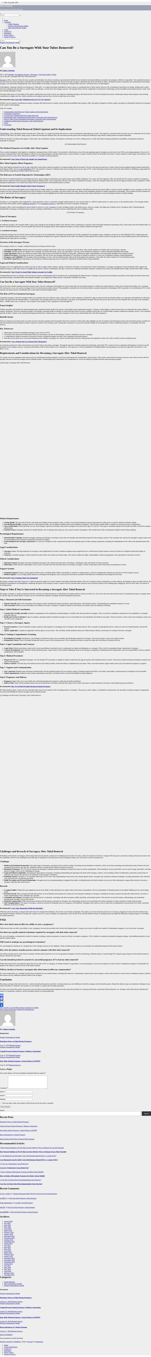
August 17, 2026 (5, 1331)
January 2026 (8, 1234)
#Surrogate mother (45, 74)
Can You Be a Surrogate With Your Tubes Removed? (21, 115)
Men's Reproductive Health (13, 1284)
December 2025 (9, 1236)
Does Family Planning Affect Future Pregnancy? (28, 186)
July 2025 (7, 1245)
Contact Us (7, 31)
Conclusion (8, 125)
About (6, 30)
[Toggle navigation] (1, 13)
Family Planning (13, 24)
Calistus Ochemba (8, 70)
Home (6, 20)
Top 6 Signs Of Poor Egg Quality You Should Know (29, 159)
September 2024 (9, 1262)
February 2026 (9, 1232)
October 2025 (8, 1240)
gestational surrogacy (48, 203)
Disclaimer (7, 33)
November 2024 (9, 1260)
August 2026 (8, 1221)
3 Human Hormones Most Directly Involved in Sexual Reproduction (35, 1194)
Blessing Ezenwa (15, 1045)
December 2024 (9, 1258)
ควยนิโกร (3, 1198)
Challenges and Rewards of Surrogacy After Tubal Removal (23, 121)
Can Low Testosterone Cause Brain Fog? (14, 1168)
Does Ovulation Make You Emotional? (24, 578)
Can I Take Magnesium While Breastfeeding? (27, 908)
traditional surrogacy (29, 203)
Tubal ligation (4, 133)
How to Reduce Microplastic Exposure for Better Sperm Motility (22, 1176)
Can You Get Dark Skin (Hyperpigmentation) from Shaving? (21, 1184)
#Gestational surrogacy (22, 74)
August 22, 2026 (5, 1302)
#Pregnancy (34, 74)
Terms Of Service (10, 37)
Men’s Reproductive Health (17, 28)
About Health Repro (10, 1347)
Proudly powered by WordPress (10, 1342)
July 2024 (7, 1265)
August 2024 (8, 1264)
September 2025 (9, 1242)
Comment (4, 1088)
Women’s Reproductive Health (18, 26)
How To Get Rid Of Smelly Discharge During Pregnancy (31, 686)
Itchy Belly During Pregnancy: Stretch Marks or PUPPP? (20, 1061)
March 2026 (8, 1230)
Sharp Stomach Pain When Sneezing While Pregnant (17, 1139)
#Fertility (11, 74)
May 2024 (7, 1269)
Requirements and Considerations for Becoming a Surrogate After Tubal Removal (30, 117)
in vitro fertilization (25, 169)
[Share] (75, 1005)
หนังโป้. (2, 1207)
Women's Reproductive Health (10, 43)
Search (2, 1110)
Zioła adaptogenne (6, 1203)
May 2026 (7, 1227)
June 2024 (7, 1267)
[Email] (75, 1002)
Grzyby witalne (5, 1194)
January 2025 (8, 1256)
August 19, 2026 (5, 1311)
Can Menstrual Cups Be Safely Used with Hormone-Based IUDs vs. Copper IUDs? (29, 1160)
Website (2, 1099)
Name (2, 1092)
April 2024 (7, 1271)
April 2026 (7, 1229)
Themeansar (39, 1342)
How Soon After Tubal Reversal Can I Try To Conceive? (31, 99)
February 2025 (9, 1254)
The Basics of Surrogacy (12, 114)
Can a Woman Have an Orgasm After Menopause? (29, 342)
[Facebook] (75, 995)
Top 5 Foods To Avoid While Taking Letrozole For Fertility (31, 272)
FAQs (6, 123)
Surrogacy (3, 80)
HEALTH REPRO (6, 6)
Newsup (30, 1342)
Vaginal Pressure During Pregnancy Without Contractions (20, 1051)
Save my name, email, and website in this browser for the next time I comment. (28, 1103)
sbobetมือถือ (4, 1212)
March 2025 (8, 1253)
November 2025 (9, 1238)
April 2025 (7, 1251)
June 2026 (7, 1225)
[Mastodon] (75, 998)
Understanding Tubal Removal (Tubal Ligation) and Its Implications (26, 112)
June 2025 (7, 1247)
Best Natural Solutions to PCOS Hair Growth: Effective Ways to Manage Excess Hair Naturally (33, 1152)
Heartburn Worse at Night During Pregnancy (16, 1041)
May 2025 (7, 1249)
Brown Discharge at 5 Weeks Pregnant (12, 1135)
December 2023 (9, 1275)
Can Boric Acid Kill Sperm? (23, 1203)
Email (2, 1095)
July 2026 (7, 1223)
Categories (7, 22)
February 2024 (9, 1273)
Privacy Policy (9, 35)
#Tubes (54, 74)
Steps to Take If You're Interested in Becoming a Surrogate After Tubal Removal (30, 119)
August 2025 (8, 1243)
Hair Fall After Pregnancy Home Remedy (22, 1198)
